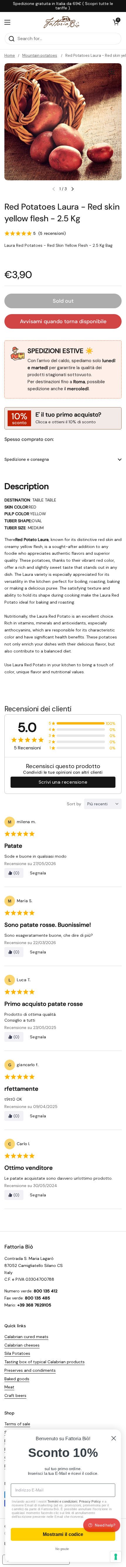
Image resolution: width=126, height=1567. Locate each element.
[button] (116, 22)
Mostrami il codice (63, 1534)
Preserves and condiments (30, 1370)
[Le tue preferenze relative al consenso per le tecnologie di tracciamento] (115, 1556)
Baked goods (16, 1378)
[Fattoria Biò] (62, 22)
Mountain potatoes (39, 55)
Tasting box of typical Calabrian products (44, 1361)
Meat (9, 1387)
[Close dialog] (113, 1438)
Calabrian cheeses (22, 1345)
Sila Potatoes (17, 1353)
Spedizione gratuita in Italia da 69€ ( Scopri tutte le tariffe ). (63, 6)
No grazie (62, 1549)
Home (9, 55)
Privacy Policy (90, 1501)
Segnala (38, 873)
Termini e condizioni (62, 1501)
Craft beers (15, 1395)
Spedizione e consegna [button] (26, 459)
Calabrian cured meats (26, 1336)
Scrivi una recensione (63, 782)
